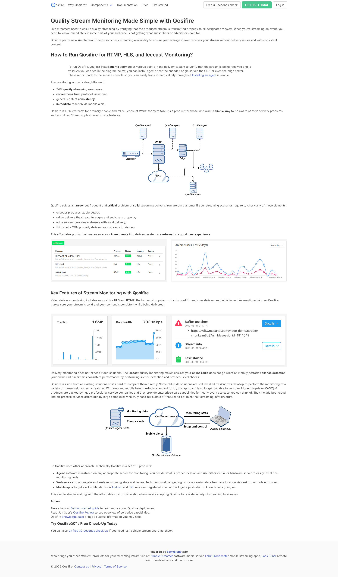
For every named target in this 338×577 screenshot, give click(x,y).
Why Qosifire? (77, 5)
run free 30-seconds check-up (88, 530)
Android (117, 487)
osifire (60, 5)
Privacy (96, 566)
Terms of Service (115, 566)
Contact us (81, 566)
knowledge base (72, 516)
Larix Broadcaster (217, 556)
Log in (280, 5)
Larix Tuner (269, 556)
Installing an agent (204, 75)
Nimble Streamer (162, 556)
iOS (131, 487)
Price (145, 5)
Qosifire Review (83, 512)
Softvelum (174, 551)
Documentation (127, 5)
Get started (160, 5)
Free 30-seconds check (222, 5)
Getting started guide (84, 508)
